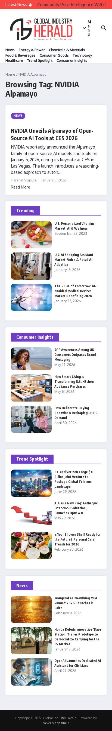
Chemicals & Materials (67, 50)
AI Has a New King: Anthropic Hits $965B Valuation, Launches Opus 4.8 (76, 508)
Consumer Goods (54, 55)
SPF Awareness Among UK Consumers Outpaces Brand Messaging (75, 355)
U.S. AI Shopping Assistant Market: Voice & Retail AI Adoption (73, 260)
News (10, 50)
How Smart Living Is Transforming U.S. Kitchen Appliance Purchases (74, 381)
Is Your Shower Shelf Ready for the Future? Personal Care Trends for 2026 (77, 539)
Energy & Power (32, 50)
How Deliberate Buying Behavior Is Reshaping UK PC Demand (75, 413)
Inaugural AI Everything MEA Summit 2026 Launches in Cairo (75, 603)
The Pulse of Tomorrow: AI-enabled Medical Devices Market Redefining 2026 (75, 291)
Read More (20, 187)
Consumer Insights (72, 60)
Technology (82, 55)
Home (10, 74)
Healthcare (14, 60)
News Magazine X (56, 723)
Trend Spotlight (39, 60)
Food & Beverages (20, 55)
